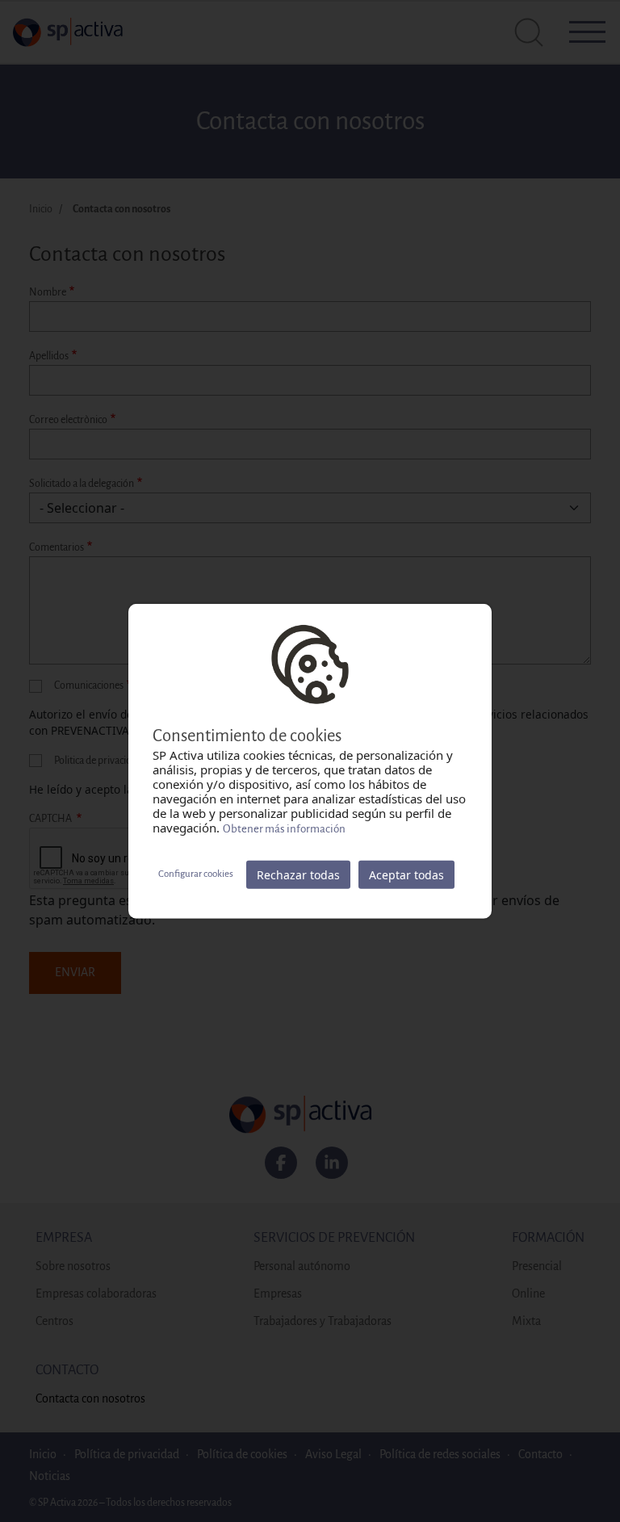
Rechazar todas (298, 874)
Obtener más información (284, 828)
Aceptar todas (406, 874)
